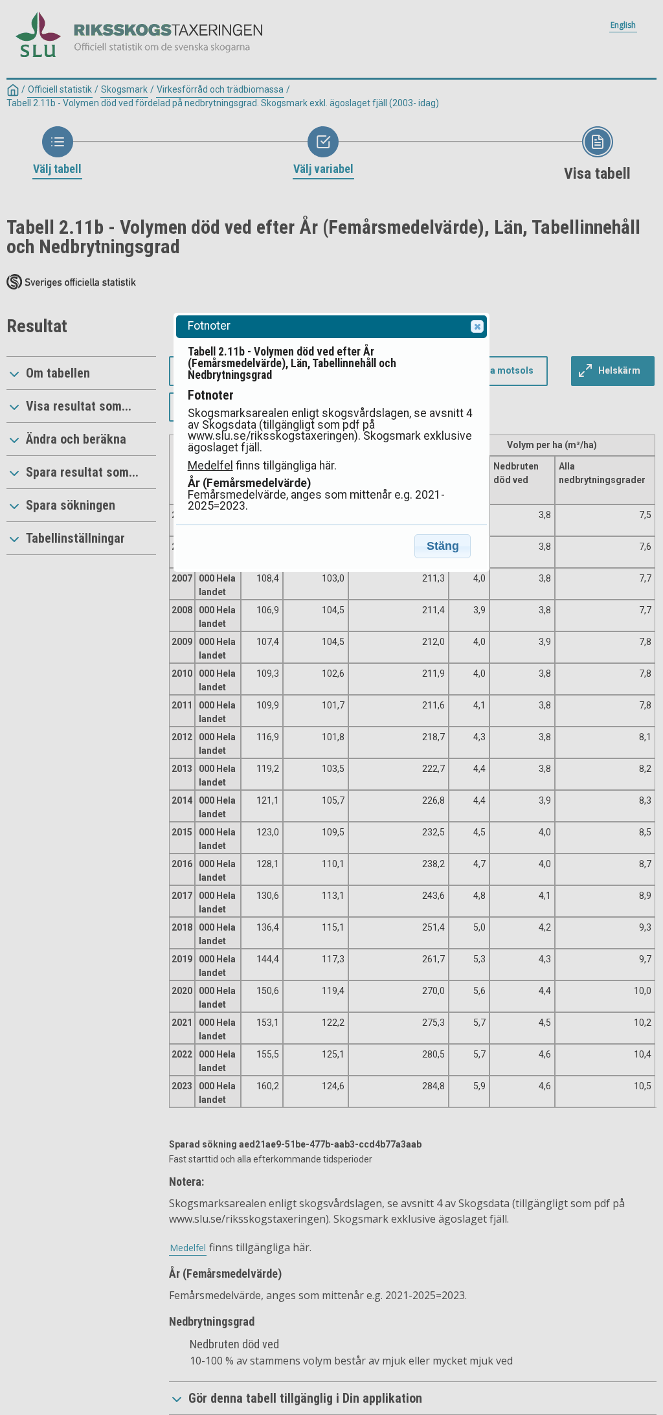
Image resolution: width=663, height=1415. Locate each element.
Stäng (443, 545)
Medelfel (210, 465)
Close (477, 326)
